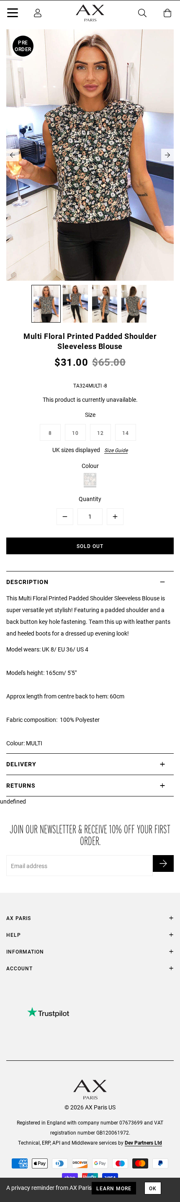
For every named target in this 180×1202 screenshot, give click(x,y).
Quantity (90, 499)
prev (12, 155)
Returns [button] (21, 785)
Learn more (113, 1188)
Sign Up (163, 863)
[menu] (12, 14)
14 (125, 432)
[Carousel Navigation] (90, 155)
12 (100, 432)
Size (90, 415)
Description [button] (27, 582)
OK (153, 1188)
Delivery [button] (21, 764)
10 (75, 432)
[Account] (37, 13)
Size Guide (116, 450)
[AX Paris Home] (90, 13)
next (167, 155)
